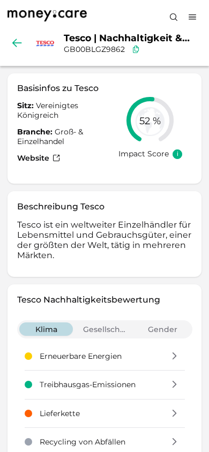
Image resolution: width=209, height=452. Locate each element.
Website (34, 158)
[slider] (150, 120)
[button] (174, 356)
